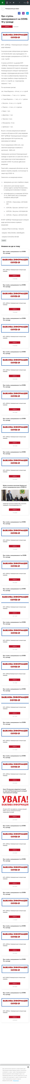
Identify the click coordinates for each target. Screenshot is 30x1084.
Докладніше (16, 1080)
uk (10, 2)
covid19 (4, 240)
